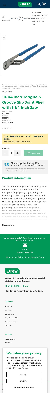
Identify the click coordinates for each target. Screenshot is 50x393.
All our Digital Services (10, 340)
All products (6, 18)
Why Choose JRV (11, 318)
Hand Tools (21, 18)
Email (25, 249)
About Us (8, 306)
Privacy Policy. (21, 368)
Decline (23, 381)
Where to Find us (11, 322)
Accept (23, 374)
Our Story (8, 310)
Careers (8, 325)
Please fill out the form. (17, 141)
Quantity (6, 148)
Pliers (27, 18)
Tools (14, 18)
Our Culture (9, 314)
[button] (4, 4)
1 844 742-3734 (25, 252)
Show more (8, 225)
